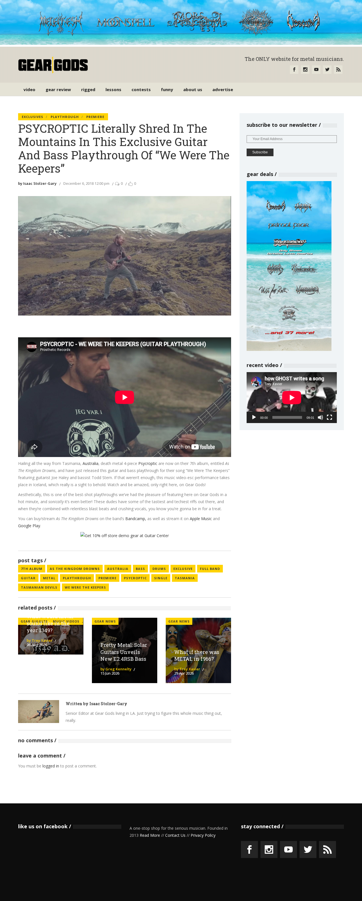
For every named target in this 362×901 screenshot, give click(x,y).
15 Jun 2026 (109, 673)
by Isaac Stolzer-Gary (37, 183)
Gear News (105, 621)
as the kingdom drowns (75, 569)
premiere (107, 578)
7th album (31, 569)
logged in (50, 766)
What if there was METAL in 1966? (196, 655)
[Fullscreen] (329, 417)
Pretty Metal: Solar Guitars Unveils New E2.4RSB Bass (123, 652)
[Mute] (320, 417)
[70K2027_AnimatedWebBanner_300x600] (289, 349)
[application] (292, 397)
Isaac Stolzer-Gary (108, 703)
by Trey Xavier (40, 640)
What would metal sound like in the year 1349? (50, 623)
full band (210, 569)
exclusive (183, 569)
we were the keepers (85, 587)
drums (159, 569)
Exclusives (32, 117)
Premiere (95, 117)
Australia (90, 463)
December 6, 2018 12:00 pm (86, 183)
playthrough (77, 578)
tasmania (185, 578)
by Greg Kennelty (116, 669)
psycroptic (135, 578)
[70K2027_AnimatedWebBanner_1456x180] (181, 43)
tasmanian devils (39, 587)
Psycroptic (147, 463)
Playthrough (65, 117)
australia (117, 569)
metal (49, 578)
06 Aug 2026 (37, 644)
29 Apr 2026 (184, 673)
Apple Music (201, 518)
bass (140, 569)
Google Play (29, 525)
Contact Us (175, 835)
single (160, 578)
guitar (28, 578)
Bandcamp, (135, 518)
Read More (150, 835)
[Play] (254, 417)
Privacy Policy (203, 835)
